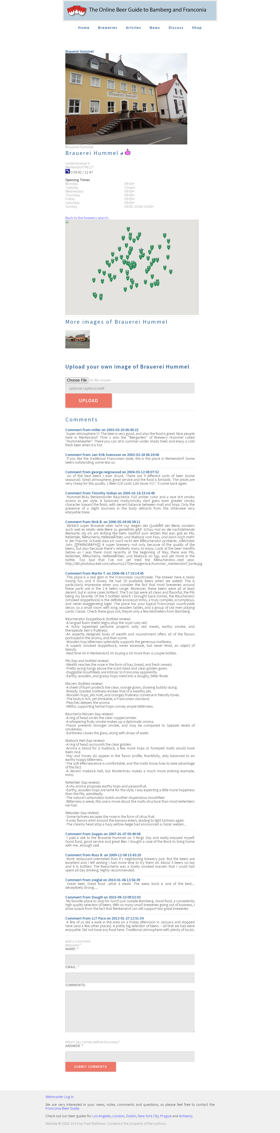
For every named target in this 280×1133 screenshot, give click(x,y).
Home (84, 27)
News (155, 27)
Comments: (75, 985)
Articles (133, 27)
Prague (165, 1115)
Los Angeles (101, 1115)
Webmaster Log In (60, 1096)
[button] (109, 276)
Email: (72, 967)
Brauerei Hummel (93, 152)
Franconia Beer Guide (62, 1108)
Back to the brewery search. (87, 217)
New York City (148, 1115)
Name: (72, 949)
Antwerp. (186, 1115)
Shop (197, 27)
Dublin (131, 1115)
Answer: (74, 1046)
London (118, 1115)
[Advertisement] (250, 114)
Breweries (108, 27)
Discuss (176, 27)
